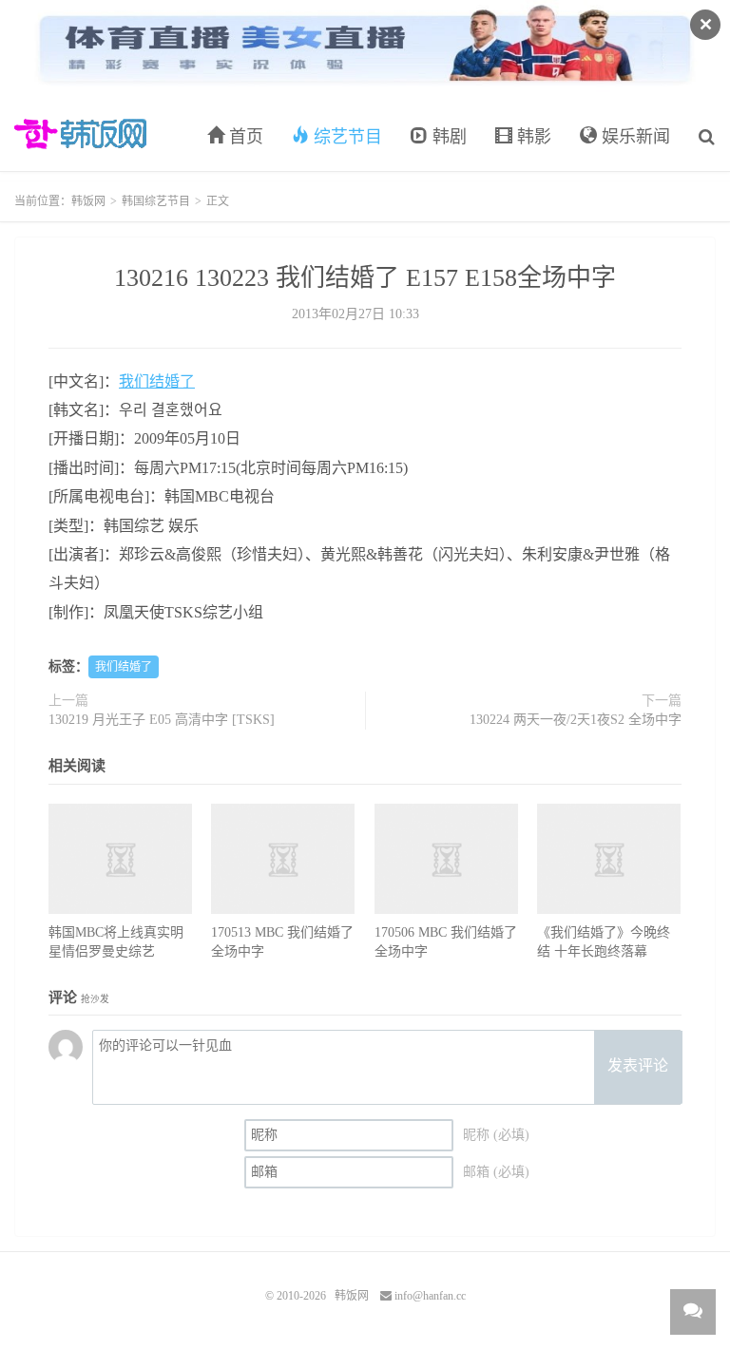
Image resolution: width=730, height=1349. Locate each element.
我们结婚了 (157, 381)
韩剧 (447, 136)
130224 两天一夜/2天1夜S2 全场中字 (576, 719)
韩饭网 (80, 134)
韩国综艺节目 (156, 201)
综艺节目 (345, 136)
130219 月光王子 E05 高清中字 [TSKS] (161, 719)
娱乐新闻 (633, 136)
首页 (243, 136)
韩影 (531, 136)
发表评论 (637, 1065)
